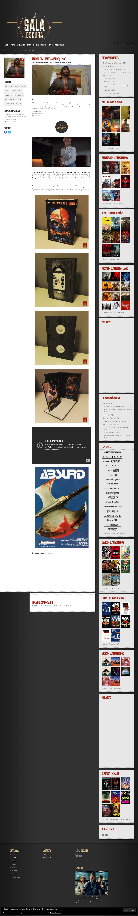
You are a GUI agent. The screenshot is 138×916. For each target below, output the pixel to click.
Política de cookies (55, 913)
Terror (18, 99)
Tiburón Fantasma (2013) (111, 424)
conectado (49, 605)
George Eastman (17, 91)
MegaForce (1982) (109, 90)
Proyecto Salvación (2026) (111, 93)
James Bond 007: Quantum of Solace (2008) (117, 406)
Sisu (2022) (107, 75)
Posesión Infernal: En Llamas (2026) (16, 117)
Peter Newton (19, 95)
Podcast (43, 44)
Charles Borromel (20, 86)
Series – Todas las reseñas (111, 259)
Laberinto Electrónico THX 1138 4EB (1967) (117, 72)
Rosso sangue (9, 99)
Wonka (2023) (107, 403)
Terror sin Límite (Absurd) (13, 104)
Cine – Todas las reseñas (111, 148)
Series (50, 44)
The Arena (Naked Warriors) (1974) (114, 63)
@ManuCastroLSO (37, 114)
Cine (6, 44)
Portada (6, 51)
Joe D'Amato (8, 95)
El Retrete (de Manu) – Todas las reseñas (116, 819)
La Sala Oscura (44, 62)
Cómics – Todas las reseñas (112, 588)
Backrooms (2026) (10, 122)
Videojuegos (59, 44)
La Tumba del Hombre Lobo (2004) (114, 421)
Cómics (12, 44)
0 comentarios (66, 62)
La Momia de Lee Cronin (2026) (14, 114)
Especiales (21, 44)
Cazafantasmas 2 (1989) (111, 432)
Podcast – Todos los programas (113, 313)
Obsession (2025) (10, 119)
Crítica (7, 91)
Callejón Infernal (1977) (111, 418)
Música (36, 44)
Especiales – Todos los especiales (114, 533)
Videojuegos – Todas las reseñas (113, 203)
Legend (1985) (108, 415)
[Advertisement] (61, 573)
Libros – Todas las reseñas (111, 644)
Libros (29, 44)
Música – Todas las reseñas (112, 688)
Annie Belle (8, 86)
